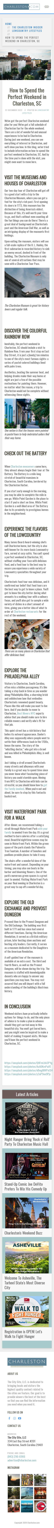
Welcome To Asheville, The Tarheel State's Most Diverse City (24, 1282)
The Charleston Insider (27, 27)
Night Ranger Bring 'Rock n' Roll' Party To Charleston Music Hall (27, 1141)
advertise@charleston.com (22, 1460)
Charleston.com (33, 1522)
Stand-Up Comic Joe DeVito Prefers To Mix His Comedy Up (25, 1186)
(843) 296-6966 (16, 1456)
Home (8, 24)
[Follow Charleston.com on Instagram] (27, 1493)
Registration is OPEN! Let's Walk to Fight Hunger (23, 1334)
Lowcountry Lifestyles (27, 31)
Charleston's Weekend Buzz (23, 1233)
